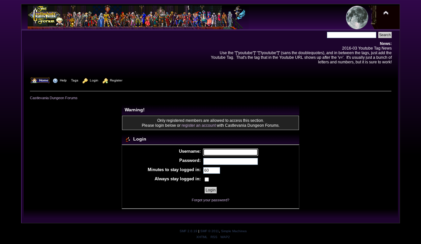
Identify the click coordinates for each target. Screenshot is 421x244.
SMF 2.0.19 (188, 231)
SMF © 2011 (209, 231)
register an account (199, 125)
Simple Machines (234, 231)
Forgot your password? (210, 200)
